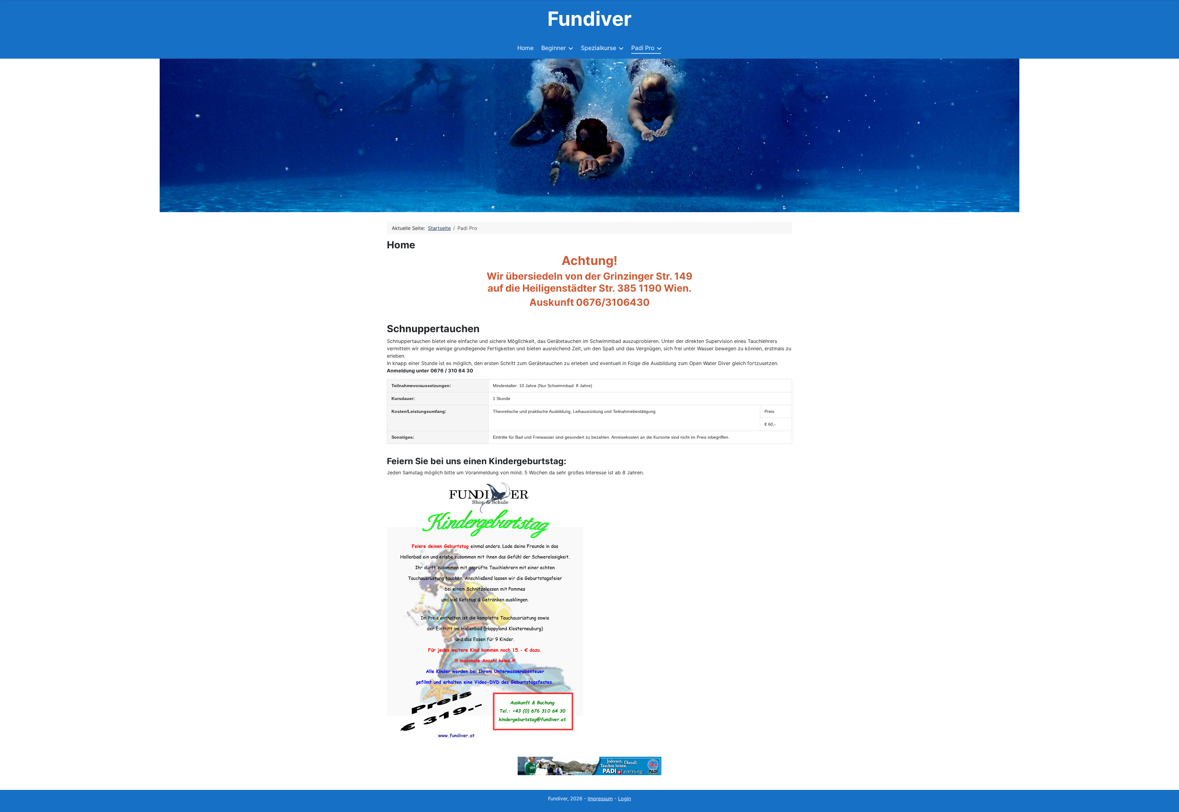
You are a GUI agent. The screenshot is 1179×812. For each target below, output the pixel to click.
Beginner (553, 48)
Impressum (600, 798)
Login (624, 798)
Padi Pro (642, 48)
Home (525, 48)
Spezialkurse (598, 48)
